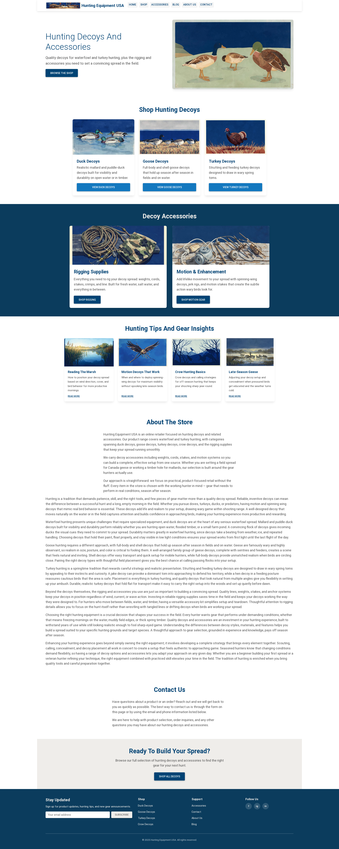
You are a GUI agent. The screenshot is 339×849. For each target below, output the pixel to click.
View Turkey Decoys (235, 187)
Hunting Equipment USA (103, 5)
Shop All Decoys (169, 776)
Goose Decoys (146, 811)
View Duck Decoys (103, 187)
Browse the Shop (61, 73)
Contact (206, 4)
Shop (143, 4)
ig (257, 806)
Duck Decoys (145, 805)
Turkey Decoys (146, 818)
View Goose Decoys (169, 187)
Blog (176, 4)
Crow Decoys (145, 824)
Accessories (159, 4)
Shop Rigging (87, 299)
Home (132, 4)
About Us (189, 4)
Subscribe (122, 814)
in (265, 806)
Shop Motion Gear (193, 299)
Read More (74, 396)
